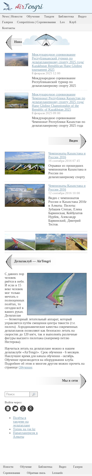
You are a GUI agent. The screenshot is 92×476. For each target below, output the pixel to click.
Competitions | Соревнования (36, 22)
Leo (62, 22)
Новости (20, 42)
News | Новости (12, 16)
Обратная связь (36, 473)
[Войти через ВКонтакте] (8, 408)
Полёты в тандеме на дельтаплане (21, 421)
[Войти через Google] (23, 408)
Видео (82, 16)
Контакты (8, 28)
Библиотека (66, 16)
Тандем (49, 16)
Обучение (33, 16)
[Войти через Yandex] (30, 408)
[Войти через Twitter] (15, 408)
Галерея (7, 22)
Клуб (72, 22)
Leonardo (57, 473)
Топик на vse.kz (24, 429)
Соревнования (11, 473)
